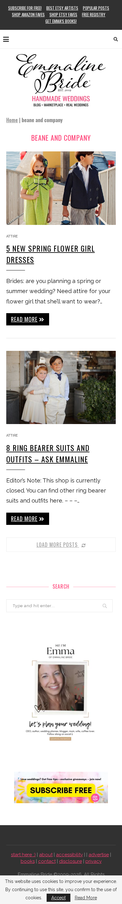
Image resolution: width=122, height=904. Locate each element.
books (28, 861)
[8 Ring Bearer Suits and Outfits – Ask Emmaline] (61, 387)
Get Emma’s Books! (61, 21)
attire (12, 236)
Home (12, 120)
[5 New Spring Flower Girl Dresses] (61, 188)
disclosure (70, 861)
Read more (24, 319)
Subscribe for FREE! (25, 8)
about (46, 855)
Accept (58, 897)
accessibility (69, 855)
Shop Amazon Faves (28, 14)
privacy (93, 861)
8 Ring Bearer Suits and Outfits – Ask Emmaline (47, 453)
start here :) (23, 855)
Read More (86, 898)
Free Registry (93, 14)
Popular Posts (96, 8)
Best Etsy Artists (62, 8)
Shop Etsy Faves (63, 14)
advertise (99, 855)
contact (47, 861)
